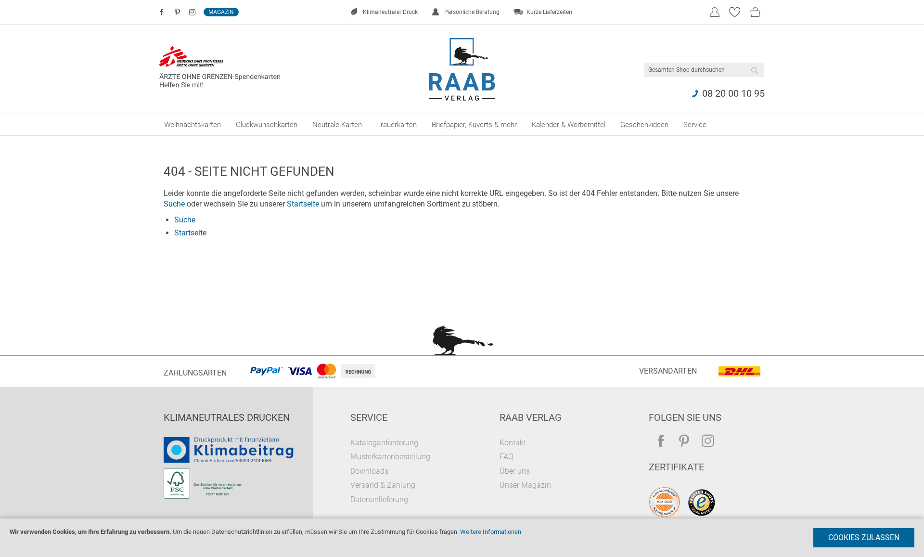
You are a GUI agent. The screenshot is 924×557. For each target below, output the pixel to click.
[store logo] (462, 69)
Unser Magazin (525, 485)
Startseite (303, 203)
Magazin (221, 12)
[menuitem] (192, 124)
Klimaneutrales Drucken (227, 417)
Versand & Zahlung (382, 485)
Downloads (369, 471)
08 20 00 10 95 (733, 93)
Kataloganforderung (384, 442)
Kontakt (513, 442)
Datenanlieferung (379, 499)
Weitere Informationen (490, 531)
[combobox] (704, 70)
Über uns (515, 471)
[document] (462, 537)
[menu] (462, 124)
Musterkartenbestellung (390, 456)
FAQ (506, 456)
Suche (174, 203)
